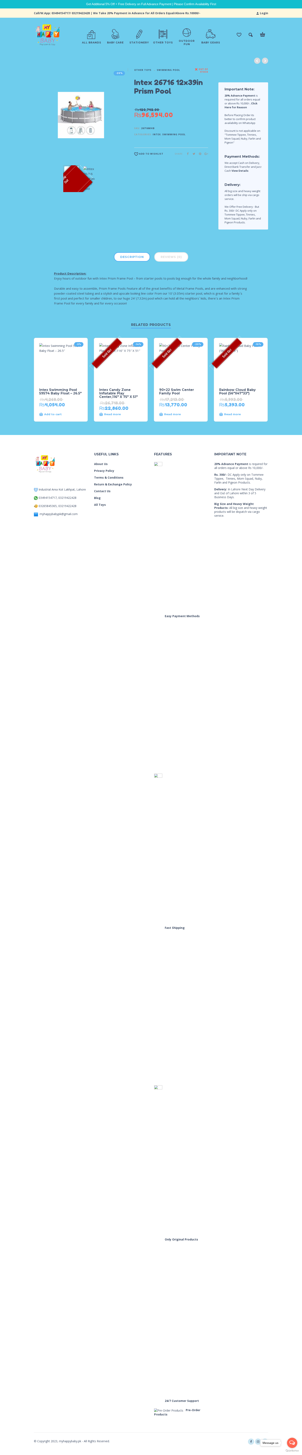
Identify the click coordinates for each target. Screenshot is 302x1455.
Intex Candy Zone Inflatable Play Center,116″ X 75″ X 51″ (118, 393)
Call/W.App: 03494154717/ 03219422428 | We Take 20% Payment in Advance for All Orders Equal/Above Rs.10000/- (117, 13)
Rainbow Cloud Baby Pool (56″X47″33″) (237, 391)
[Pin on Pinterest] (199, 153)
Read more (112, 414)
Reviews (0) (171, 257)
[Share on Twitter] (193, 153)
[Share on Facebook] (186, 153)
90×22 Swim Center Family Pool (176, 391)
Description (132, 257)
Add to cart (53, 414)
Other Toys (142, 69)
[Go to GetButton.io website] (292, 1450)
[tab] (132, 257)
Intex (157, 134)
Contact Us (102, 491)
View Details (240, 171)
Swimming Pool (168, 69)
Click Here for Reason (241, 105)
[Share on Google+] (205, 153)
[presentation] (42, 115)
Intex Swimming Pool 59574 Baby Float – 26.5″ (60, 391)
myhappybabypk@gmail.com (59, 514)
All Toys (100, 505)
